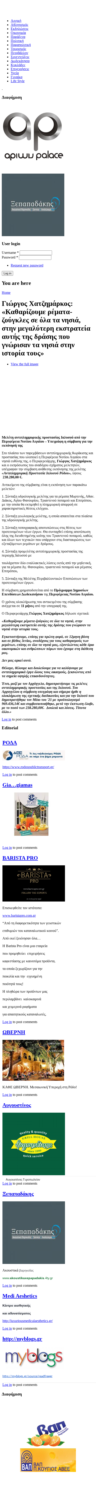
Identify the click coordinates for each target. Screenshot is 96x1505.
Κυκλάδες (18, 65)
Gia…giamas (17, 785)
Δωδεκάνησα (20, 61)
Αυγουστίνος (16, 1105)
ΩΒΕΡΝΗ (13, 1032)
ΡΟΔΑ (9, 743)
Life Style (18, 81)
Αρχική (16, 21)
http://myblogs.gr (22, 1339)
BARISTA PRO (20, 858)
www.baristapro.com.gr (19, 915)
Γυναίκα (16, 77)
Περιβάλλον (19, 53)
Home (6, 292)
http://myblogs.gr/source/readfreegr (27, 1376)
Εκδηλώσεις (19, 29)
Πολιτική (17, 41)
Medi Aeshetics (19, 1296)
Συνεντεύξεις (20, 57)
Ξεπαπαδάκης (18, 1194)
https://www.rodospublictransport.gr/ (28, 767)
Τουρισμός (18, 49)
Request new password (27, 265)
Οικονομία (18, 33)
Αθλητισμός (19, 25)
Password (10, 257)
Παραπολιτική (21, 45)
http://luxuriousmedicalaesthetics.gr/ (27, 1321)
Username (10, 252)
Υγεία (15, 73)
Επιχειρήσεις (20, 69)
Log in (6, 719)
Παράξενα (18, 37)
